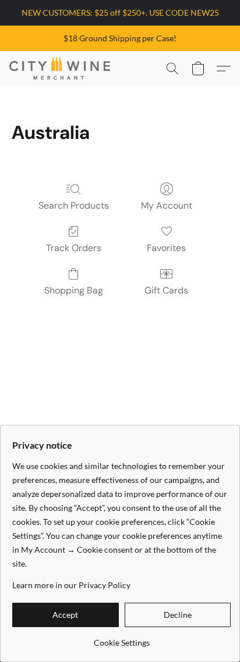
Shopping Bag (73, 290)
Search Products (73, 205)
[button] (62, 68)
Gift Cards (166, 290)
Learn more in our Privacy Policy (71, 585)
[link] (121, 638)
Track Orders (73, 248)
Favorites (166, 248)
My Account (166, 205)
